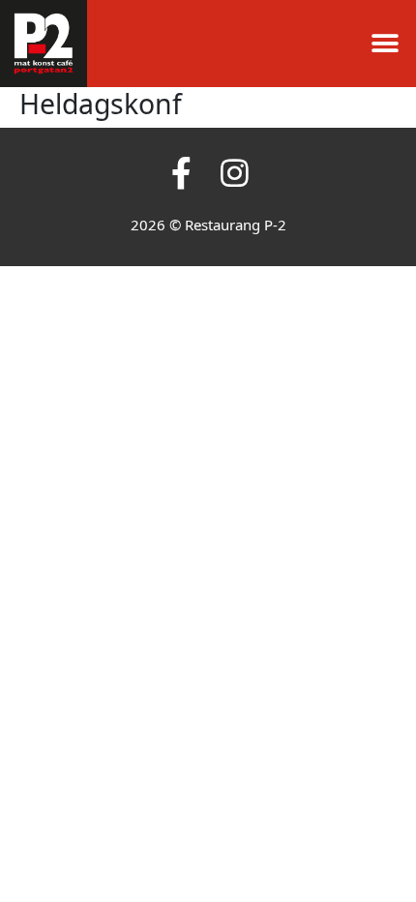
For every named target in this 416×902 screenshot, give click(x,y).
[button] (384, 44)
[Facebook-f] (181, 173)
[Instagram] (235, 173)
